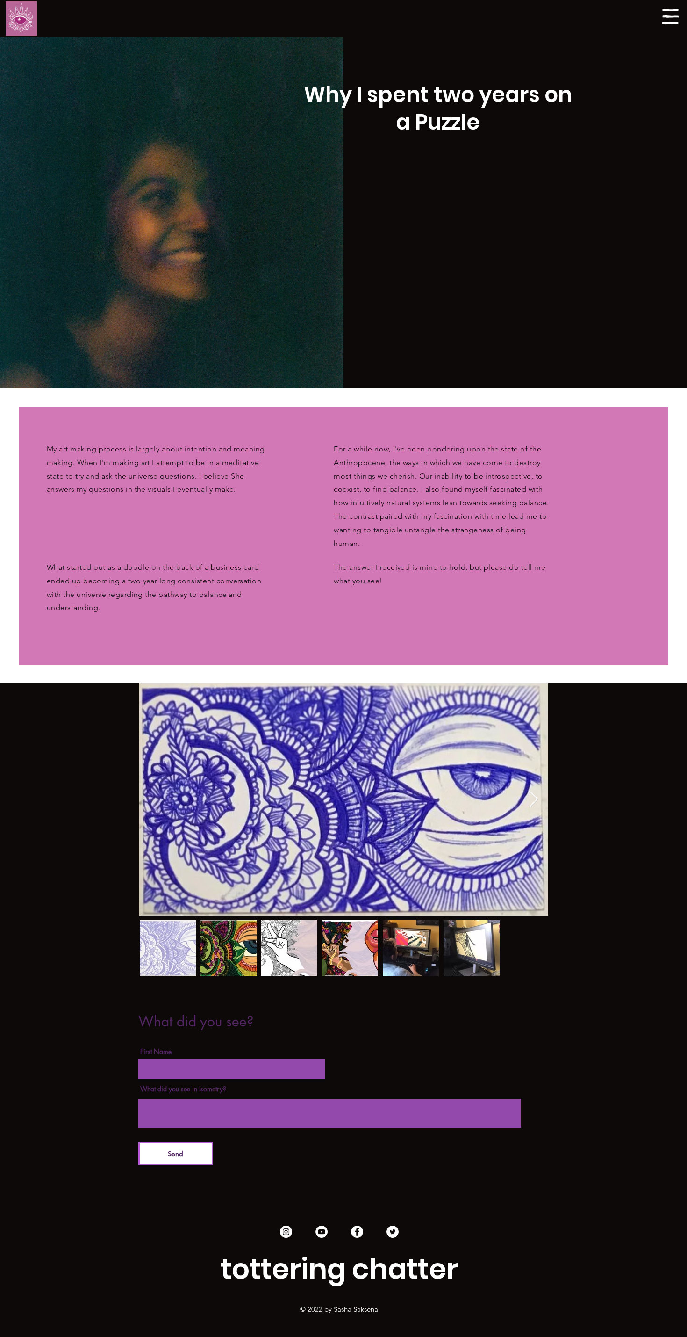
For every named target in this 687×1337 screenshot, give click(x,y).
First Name (156, 1051)
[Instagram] (286, 1232)
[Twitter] (392, 1232)
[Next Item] (533, 800)
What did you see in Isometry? (183, 1089)
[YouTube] (321, 1232)
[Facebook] (357, 1232)
